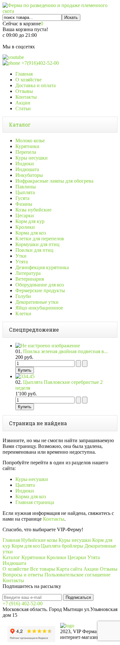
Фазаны (23, 204)
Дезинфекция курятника (42, 267)
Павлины (25, 186)
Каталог (20, 124)
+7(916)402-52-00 (39, 63)
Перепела (25, 152)
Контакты (26, 97)
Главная (24, 74)
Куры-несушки (31, 479)
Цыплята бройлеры (62, 546)
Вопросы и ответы (23, 574)
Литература (28, 273)
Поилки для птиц (34, 250)
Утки (21, 256)
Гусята (22, 198)
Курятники (27, 146)
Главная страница (34, 502)
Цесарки (24, 215)
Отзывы (24, 91)
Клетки (23, 313)
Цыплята (25, 192)
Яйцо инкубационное (39, 307)
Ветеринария (29, 279)
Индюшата (27, 169)
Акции (22, 102)
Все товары (42, 569)
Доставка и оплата (35, 85)
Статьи (23, 108)
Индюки (24, 163)
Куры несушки (31, 158)
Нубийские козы (39, 540)
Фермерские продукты (40, 290)
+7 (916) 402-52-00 (23, 603)
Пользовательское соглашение (77, 574)
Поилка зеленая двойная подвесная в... (65, 351)
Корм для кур (29, 221)
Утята (21, 261)
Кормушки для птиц (37, 244)
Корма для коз (30, 233)
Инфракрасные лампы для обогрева (54, 181)
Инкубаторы (29, 175)
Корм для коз (26, 546)
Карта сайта (69, 569)
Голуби (23, 296)
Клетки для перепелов (39, 238)
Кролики (25, 227)
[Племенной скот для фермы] (60, 11)
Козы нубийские (33, 209)
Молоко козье (30, 140)
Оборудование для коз (39, 284)
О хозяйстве (28, 79)
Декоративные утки (37, 302)
